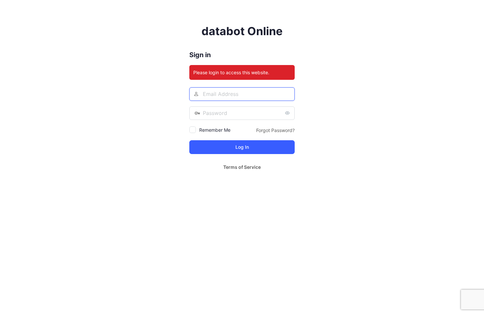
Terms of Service (242, 167)
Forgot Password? (275, 130)
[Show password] (288, 113)
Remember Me (214, 130)
